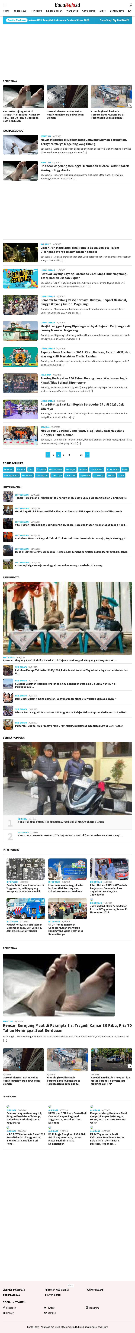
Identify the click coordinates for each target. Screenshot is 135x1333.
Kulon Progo (99, 475)
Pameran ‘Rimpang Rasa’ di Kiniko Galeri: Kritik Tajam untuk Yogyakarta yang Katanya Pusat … (59, 660)
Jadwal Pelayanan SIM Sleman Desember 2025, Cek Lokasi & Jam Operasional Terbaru (24, 928)
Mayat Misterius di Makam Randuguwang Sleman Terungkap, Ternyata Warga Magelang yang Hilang (84, 142)
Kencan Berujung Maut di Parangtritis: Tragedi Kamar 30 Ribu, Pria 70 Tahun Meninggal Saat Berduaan (21, 116)
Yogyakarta (85, 475)
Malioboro (41, 469)
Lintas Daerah (48, 270)
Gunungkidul (42, 475)
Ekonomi (83, 469)
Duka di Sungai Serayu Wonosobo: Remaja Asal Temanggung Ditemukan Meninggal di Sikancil (71, 552)
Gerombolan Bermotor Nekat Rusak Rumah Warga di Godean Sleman (65, 114)
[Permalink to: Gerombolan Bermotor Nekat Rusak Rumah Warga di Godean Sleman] (67, 96)
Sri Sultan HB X (96, 469)
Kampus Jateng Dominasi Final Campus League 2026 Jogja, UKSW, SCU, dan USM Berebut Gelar (108, 1118)
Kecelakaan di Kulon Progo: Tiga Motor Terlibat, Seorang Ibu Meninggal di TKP (110, 1080)
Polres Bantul (113, 469)
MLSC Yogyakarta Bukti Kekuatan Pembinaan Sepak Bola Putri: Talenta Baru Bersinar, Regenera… (107, 1139)
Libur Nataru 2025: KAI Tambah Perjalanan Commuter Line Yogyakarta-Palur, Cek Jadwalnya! (108, 890)
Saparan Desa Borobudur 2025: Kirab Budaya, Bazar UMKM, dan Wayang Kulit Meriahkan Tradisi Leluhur (85, 354)
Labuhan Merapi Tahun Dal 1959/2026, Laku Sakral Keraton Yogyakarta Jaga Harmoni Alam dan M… (71, 672)
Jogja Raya (46, 375)
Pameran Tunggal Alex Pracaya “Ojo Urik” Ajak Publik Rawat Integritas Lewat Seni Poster (69, 726)
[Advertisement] (67, 51)
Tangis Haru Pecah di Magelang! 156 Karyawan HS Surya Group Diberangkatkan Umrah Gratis (71, 497)
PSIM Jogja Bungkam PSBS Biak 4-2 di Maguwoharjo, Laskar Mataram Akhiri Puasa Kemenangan (67, 1139)
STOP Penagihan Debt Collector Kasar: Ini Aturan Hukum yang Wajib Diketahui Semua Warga (65, 929)
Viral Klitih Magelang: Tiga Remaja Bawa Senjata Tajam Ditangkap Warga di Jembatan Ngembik (80, 250)
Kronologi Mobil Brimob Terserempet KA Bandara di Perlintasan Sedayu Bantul (107, 114)
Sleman (111, 475)
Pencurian (8, 469)
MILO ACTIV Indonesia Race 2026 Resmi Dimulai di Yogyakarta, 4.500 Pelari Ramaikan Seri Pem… (26, 1139)
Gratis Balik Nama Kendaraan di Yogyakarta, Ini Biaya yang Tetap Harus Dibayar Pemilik (25, 888)
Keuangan (70, 469)
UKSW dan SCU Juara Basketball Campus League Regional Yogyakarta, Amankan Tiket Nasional (67, 1118)
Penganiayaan (55, 469)
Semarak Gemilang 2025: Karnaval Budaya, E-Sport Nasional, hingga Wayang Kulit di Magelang (84, 302)
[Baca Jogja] (67, 4)
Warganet (46, 244)
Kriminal (45, 427)
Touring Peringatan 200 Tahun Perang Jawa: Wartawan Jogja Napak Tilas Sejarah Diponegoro (84, 380)
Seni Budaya (11, 577)
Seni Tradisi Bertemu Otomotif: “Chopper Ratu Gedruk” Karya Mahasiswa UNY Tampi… (70, 835)
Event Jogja (57, 475)
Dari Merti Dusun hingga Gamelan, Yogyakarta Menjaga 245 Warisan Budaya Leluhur (65, 698)
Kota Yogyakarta (11, 475)
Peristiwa (10, 81)
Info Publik (11, 849)
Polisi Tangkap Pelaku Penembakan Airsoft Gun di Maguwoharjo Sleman (61, 822)
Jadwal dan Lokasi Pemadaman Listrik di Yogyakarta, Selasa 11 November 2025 (109, 909)
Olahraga (10, 1096)
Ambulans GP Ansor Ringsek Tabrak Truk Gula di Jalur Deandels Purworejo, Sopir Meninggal (70, 538)
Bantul (121, 475)
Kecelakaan (70, 475)
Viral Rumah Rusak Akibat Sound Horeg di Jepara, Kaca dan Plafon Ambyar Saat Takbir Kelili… (71, 524)
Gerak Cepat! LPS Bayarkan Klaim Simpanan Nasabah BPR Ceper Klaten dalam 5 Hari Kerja (68, 511)
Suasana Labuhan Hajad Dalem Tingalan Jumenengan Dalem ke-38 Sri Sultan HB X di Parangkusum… (65, 685)
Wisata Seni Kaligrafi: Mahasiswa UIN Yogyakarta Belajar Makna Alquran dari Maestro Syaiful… (71, 712)
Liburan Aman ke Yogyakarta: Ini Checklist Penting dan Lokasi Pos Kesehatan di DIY (65, 888)
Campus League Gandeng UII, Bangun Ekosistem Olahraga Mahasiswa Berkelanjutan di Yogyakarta (24, 1118)
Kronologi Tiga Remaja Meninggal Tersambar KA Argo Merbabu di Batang (58, 565)
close (70, 1285)
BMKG (125, 469)
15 (81, 454)
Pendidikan (27, 475)
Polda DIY (21, 469)
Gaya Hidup (23, 832)
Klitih (30, 469)
